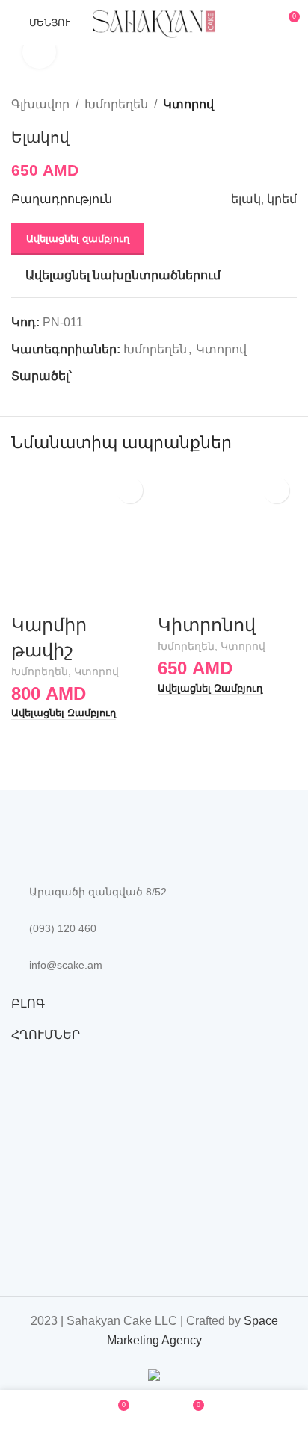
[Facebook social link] (80, 376)
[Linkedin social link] (132, 376)
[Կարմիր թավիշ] (80, 539)
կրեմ (282, 199)
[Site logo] (154, 21)
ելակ (246, 199)
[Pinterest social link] (114, 376)
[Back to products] (270, 104)
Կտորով (188, 104)
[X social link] (97, 376)
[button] (63, 713)
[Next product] (288, 104)
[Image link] (93, 840)
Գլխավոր (40, 104)
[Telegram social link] (149, 376)
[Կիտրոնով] (227, 539)
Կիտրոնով (207, 625)
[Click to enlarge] (39, 52)
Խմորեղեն (116, 104)
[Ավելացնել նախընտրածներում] (130, 490)
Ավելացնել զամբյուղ (77, 238)
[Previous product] (252, 104)
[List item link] (154, 928)
